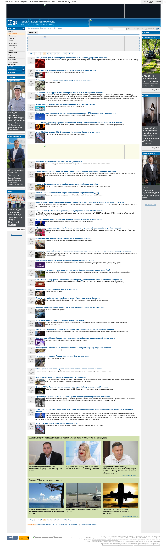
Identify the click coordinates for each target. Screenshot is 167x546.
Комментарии (12, 52)
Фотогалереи (12, 59)
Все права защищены (121, 536)
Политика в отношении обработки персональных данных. (120, 545)
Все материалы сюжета (130, 476)
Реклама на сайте (16, 235)
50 (65, 53)
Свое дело (11, 57)
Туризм (145, 95)
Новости (43, 28)
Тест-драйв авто (149, 37)
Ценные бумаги (14, 48)
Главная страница (33, 28)
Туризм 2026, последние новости (45, 480)
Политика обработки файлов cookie (149, 545)
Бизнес (11, 50)
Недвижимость (13, 45)
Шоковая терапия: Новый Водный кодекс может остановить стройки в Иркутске (68, 437)
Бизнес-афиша (12, 62)
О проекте (12, 72)
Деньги (11, 40)
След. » (70, 53)
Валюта (11, 38)
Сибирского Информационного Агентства (105, 539)
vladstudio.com (155, 536)
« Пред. (31, 53)
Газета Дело (12, 64)
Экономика (12, 36)
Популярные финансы (15, 55)
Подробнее (21, 229)
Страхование (13, 43)
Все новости (13, 33)
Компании (12, 69)
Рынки (10, 67)
